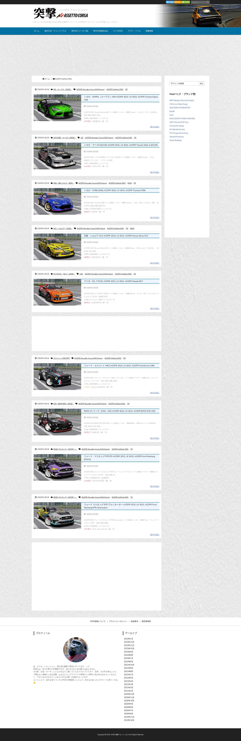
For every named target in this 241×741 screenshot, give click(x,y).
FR (126, 89)
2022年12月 (129, 642)
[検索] (208, 2)
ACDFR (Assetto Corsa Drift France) (90, 89)
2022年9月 (128, 652)
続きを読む (154, 127)
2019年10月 (129, 720)
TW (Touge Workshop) (178, 133)
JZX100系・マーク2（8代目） (64, 138)
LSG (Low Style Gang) (178, 104)
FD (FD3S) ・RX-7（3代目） (64, 274)
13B (81, 274)
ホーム (47, 79)
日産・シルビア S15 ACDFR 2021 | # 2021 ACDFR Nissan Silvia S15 (116, 235)
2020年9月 (128, 704)
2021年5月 (128, 678)
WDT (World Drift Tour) (179, 122)
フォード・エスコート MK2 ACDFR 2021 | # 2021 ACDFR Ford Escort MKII (119, 365)
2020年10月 (129, 700)
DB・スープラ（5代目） (62, 89)
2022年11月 (129, 645)
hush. (171, 115)
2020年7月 (128, 710)
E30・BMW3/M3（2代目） (63, 404)
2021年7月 (128, 674)
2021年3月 (128, 684)
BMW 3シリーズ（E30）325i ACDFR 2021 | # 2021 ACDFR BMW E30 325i (119, 411)
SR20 (132, 228)
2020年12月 (129, 694)
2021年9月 (128, 668)
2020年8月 (128, 707)
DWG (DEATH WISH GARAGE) (182, 118)
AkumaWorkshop (176, 137)
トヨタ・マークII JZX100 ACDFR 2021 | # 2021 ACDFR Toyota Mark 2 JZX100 (121, 145)
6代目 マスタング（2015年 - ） (65, 449)
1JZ (82, 138)
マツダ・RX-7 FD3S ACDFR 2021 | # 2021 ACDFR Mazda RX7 (113, 281)
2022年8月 (128, 655)
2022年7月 (128, 658)
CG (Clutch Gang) (176, 126)
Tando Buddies (175, 140)
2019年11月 (129, 717)
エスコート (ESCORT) (61, 358)
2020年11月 (129, 697)
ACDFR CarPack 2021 (115, 89)
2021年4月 (128, 681)
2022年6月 (128, 661)
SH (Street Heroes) (177, 129)
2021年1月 (128, 691)
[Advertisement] (120, 55)
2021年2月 (128, 687)
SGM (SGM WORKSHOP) (179, 108)
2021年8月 (128, 671)
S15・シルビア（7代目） (62, 228)
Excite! (172, 111)
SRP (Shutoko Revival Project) (181, 100)
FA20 (130, 183)
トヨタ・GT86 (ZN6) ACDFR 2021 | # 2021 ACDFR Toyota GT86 (114, 190)
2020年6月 (128, 713)
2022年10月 (129, 648)
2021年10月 (129, 665)
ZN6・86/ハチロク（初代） (63, 183)
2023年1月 (128, 639)
